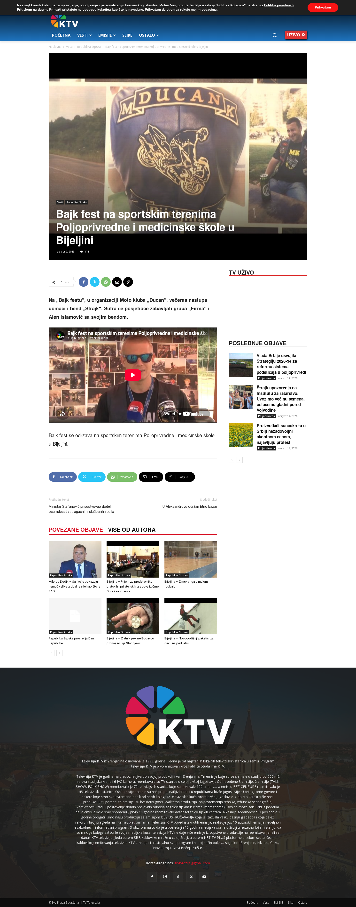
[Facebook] (83, 282)
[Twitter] (95, 282)
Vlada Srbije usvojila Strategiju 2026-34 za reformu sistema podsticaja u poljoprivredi (281, 363)
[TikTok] (178, 877)
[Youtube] (204, 877)
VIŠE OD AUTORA (132, 529)
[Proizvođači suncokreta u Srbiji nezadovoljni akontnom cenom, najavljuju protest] (241, 435)
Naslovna (55, 47)
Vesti (69, 47)
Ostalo (302, 902)
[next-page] (59, 653)
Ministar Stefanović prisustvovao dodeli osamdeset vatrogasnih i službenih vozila (81, 509)
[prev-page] (52, 653)
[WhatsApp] (106, 282)
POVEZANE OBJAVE (76, 529)
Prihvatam (323, 7)
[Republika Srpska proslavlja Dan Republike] (75, 616)
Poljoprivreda (266, 378)
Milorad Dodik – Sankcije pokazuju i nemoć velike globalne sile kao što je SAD (74, 586)
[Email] (117, 282)
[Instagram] (165, 877)
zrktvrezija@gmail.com (192, 863)
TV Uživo (241, 272)
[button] (274, 35)
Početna (252, 902)
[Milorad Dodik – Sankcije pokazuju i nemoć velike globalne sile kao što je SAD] (75, 559)
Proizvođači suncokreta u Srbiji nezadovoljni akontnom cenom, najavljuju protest (281, 434)
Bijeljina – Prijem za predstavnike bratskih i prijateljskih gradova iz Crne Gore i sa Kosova (133, 586)
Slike (290, 902)
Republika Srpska (89, 47)
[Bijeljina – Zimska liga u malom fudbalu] (190, 559)
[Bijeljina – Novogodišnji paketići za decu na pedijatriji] (190, 616)
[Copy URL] (128, 282)
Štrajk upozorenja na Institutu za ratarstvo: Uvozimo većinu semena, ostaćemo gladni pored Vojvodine (281, 399)
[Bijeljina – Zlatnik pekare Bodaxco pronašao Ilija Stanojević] (133, 616)
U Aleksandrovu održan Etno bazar (190, 506)
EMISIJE (278, 902)
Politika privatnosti (279, 5)
